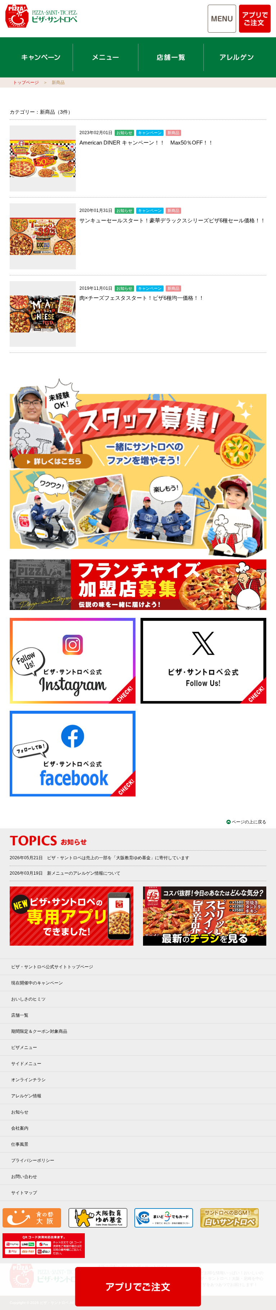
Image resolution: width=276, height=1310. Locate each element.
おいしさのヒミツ (28, 999)
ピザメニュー (24, 1047)
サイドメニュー (26, 1063)
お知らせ (19, 1112)
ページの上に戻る (249, 821)
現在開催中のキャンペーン (37, 982)
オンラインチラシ (28, 1079)
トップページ (26, 82)
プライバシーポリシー (32, 1160)
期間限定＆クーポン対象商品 (39, 1031)
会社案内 (19, 1128)
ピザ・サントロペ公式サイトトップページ (52, 966)
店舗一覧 (19, 1015)
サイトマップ (24, 1192)
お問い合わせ (24, 1176)
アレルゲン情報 (26, 1095)
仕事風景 (19, 1144)
